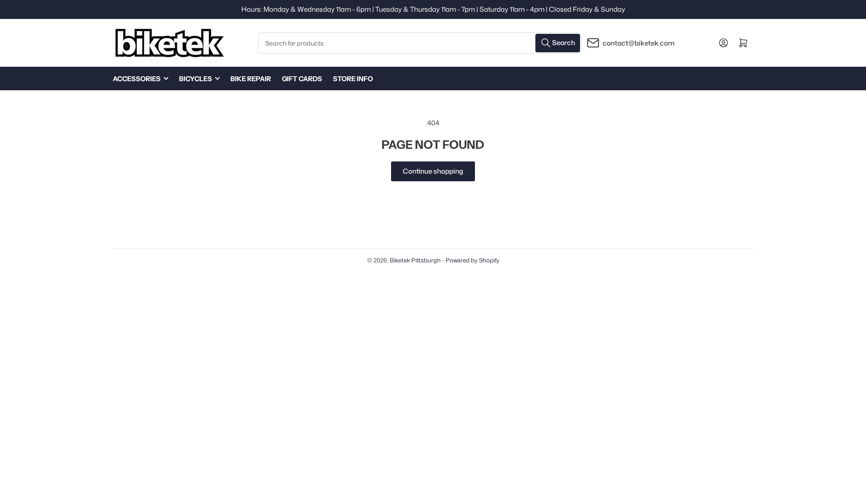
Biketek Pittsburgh (415, 260)
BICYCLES (195, 78)
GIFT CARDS (302, 78)
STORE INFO (353, 78)
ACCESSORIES (137, 78)
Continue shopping (433, 171)
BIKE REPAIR (250, 78)
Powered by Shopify (472, 260)
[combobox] (419, 43)
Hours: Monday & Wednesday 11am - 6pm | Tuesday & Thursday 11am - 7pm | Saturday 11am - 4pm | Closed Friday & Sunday (433, 9)
